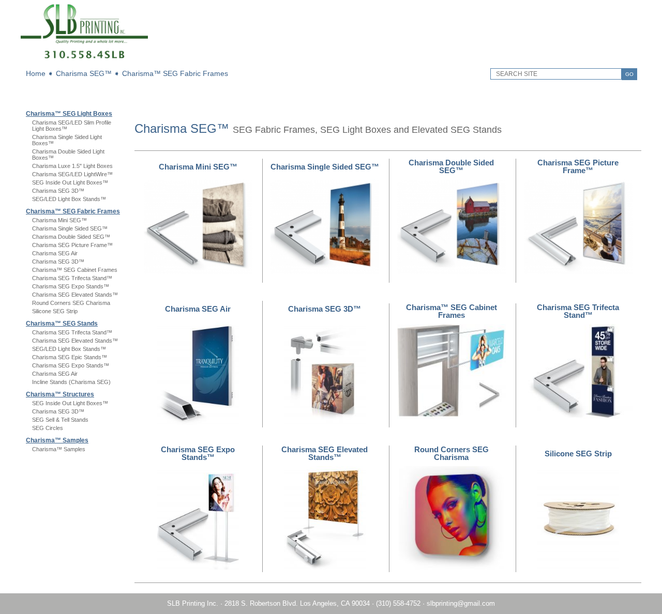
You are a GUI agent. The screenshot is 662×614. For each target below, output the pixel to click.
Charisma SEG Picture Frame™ (72, 245)
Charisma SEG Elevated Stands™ (75, 294)
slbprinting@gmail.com (461, 603)
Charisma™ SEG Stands (62, 323)
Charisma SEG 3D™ (58, 191)
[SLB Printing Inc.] (84, 60)
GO (629, 74)
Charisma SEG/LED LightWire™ (72, 174)
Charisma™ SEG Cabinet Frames (74, 270)
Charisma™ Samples (57, 440)
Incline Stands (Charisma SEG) (71, 382)
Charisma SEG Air (55, 253)
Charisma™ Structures (60, 394)
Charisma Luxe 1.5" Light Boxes (72, 166)
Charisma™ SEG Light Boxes (69, 113)
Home (36, 73)
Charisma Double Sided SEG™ (71, 237)
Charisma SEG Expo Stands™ (70, 286)
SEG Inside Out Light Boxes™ (70, 182)
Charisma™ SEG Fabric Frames (175, 73)
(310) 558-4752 (398, 603)
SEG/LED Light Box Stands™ (69, 199)
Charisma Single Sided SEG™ (70, 228)
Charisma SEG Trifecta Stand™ (72, 278)
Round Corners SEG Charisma (71, 303)
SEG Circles (47, 428)
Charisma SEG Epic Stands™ (69, 357)
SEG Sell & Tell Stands (60, 420)
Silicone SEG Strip (55, 311)
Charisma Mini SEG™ (59, 220)
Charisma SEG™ (84, 73)
